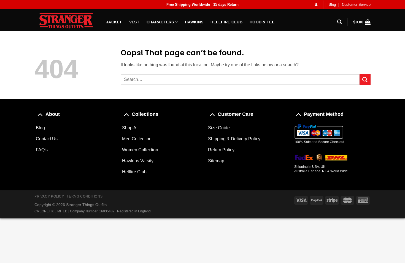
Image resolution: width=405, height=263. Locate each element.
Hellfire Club (226, 22)
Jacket (114, 22)
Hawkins (194, 22)
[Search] (339, 22)
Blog (332, 4)
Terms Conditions (84, 196)
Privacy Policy (49, 196)
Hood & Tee (262, 22)
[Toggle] (39, 114)
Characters (160, 22)
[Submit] (365, 79)
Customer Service (356, 4)
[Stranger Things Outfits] (66, 20)
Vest (134, 22)
